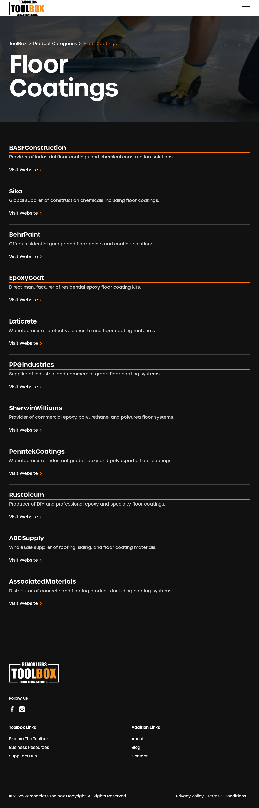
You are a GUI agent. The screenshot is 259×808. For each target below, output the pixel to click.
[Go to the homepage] (34, 672)
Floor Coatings (100, 43)
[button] (246, 8)
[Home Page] (27, 8)
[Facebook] (12, 709)
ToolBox (18, 43)
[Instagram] (22, 709)
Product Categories (55, 43)
